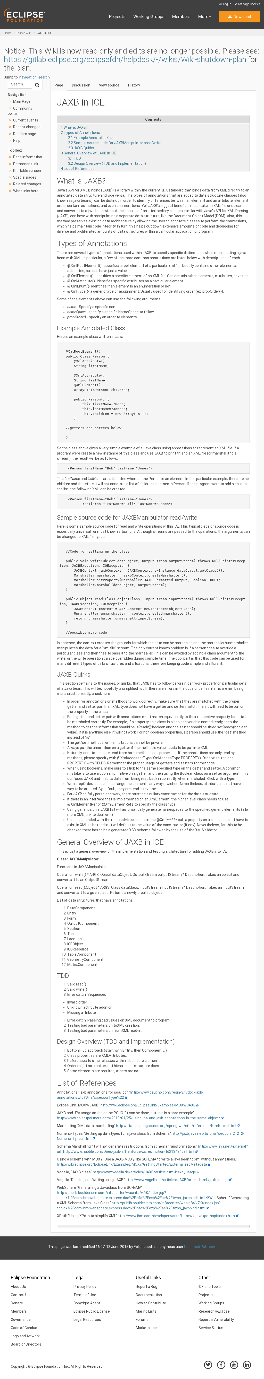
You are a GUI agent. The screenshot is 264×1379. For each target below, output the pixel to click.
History (134, 85)
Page (59, 85)
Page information (27, 157)
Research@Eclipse (214, 1311)
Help (16, 140)
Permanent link (25, 164)
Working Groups (148, 16)
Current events (25, 120)
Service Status (211, 1328)
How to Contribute (151, 1303)
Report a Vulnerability (216, 1319)
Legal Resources (87, 1319)
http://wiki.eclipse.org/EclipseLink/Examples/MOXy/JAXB (148, 1105)
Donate (17, 1303)
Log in (226, 4)
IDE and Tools (210, 1287)
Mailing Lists (146, 1311)
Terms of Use (84, 1295)
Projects (117, 16)
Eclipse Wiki (23, 33)
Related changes (27, 184)
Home (7, 33)
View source (109, 85)
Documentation (149, 1295)
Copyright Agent (86, 1303)
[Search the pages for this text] (37, 85)
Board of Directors (26, 1344)
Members (181, 16)
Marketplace (146, 1328)
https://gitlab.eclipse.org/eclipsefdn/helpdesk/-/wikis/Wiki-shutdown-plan (125, 59)
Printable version (27, 171)
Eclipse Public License (91, 1311)
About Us (18, 1287)
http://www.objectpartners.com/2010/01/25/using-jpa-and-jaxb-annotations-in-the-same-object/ (138, 1118)
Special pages (24, 177)
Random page (24, 134)
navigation (28, 77)
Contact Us (20, 1295)
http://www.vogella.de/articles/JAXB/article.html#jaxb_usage (144, 1172)
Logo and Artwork (25, 1336)
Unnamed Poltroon (199, 1247)
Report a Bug (146, 1287)
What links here (25, 191)
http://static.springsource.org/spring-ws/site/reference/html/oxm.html (176, 1126)
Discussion (81, 85)
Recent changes (26, 127)
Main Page (21, 101)
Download (241, 16)
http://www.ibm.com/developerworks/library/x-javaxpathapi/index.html (177, 1216)
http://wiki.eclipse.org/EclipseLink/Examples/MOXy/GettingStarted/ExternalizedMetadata (132, 1164)
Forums (142, 1319)
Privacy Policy (84, 1287)
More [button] (203, 16)
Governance (21, 1319)
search (44, 77)
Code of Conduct (25, 1328)
